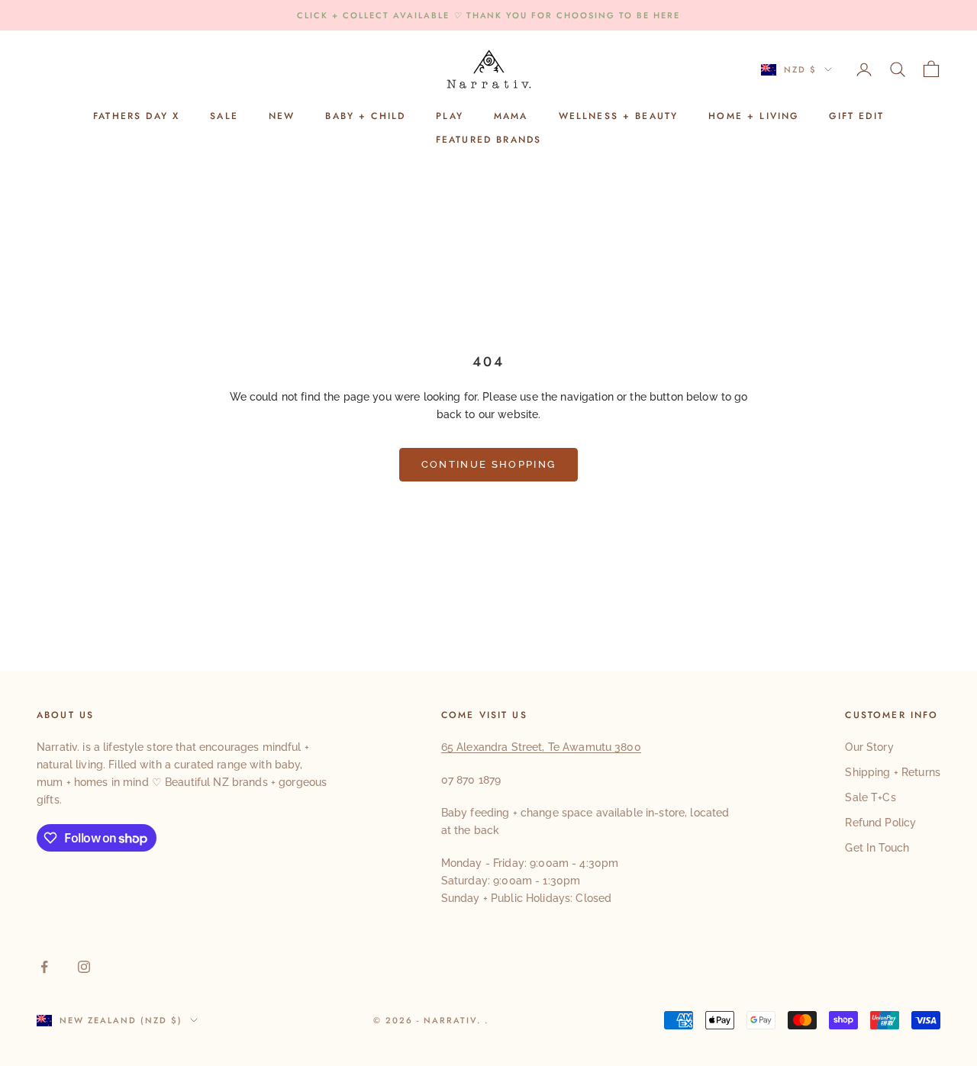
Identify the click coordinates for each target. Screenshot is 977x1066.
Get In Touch (877, 848)
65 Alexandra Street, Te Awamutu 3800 (541, 747)
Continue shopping (488, 464)
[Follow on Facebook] (44, 966)
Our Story (869, 747)
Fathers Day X (136, 117)
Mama (511, 117)
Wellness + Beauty (619, 117)
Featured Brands (488, 140)
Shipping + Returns (892, 772)
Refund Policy (880, 822)
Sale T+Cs (870, 797)
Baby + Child (365, 117)
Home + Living (753, 117)
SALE (224, 117)
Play (449, 117)
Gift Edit (856, 117)
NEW (282, 117)
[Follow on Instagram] (84, 966)
